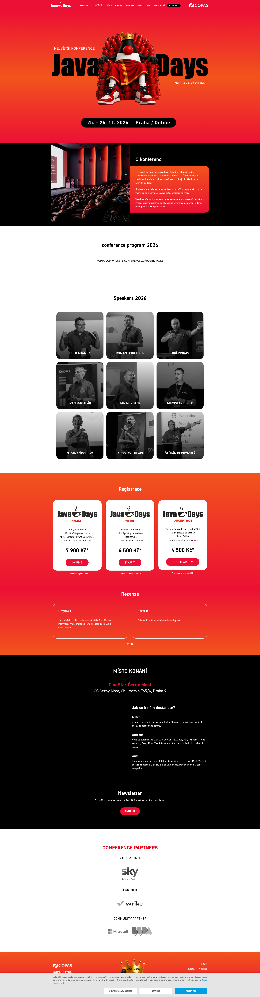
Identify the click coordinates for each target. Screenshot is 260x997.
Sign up (130, 811)
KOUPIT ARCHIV (183, 562)
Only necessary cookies (120, 991)
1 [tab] (128, 644)
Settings (156, 991)
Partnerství (159, 5)
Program (84, 5)
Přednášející (97, 5)
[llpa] (142, 931)
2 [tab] (132, 644)
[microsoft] (118, 931)
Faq (148, 5)
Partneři (119, 5)
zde (196, 540)
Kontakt (130, 5)
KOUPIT (77, 562)
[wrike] (130, 903)
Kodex (191, 968)
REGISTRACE (174, 5)
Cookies (203, 968)
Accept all (191, 991)
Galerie (140, 5)
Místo (109, 5)
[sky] (130, 873)
